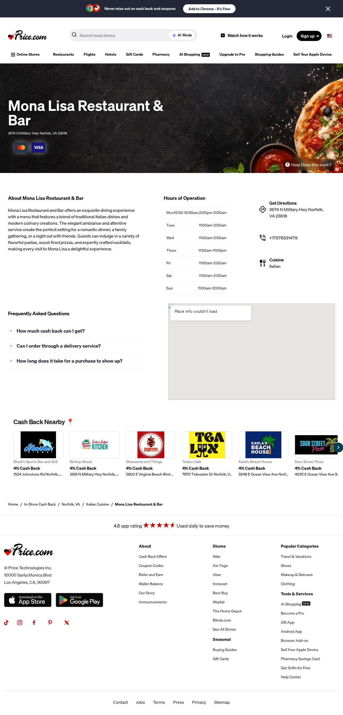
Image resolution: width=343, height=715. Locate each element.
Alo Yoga (220, 566)
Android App (291, 631)
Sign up (308, 36)
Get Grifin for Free (295, 668)
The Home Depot (227, 611)
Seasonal (222, 639)
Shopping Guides (269, 54)
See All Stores (224, 629)
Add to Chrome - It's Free (209, 9)
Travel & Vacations (296, 556)
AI (185, 35)
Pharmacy (161, 54)
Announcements (153, 602)
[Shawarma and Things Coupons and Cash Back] (151, 454)
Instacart (220, 584)
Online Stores (28, 54)
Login (287, 36)
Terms (159, 702)
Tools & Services (297, 593)
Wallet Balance (151, 584)
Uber (217, 575)
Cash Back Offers (153, 556)
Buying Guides (225, 650)
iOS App (287, 622)
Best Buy (220, 593)
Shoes (286, 566)
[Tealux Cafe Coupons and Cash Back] (207, 454)
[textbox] (329, 36)
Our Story (147, 593)
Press (178, 702)
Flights (89, 54)
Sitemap (222, 702)
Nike (216, 556)
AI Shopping (190, 54)
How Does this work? (311, 164)
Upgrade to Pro (232, 54)
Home (13, 504)
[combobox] (133, 35)
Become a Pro (292, 613)
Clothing (288, 584)
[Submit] (74, 35)
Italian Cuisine (97, 504)
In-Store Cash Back (40, 504)
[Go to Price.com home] (27, 36)
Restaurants (63, 54)
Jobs (140, 702)
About (145, 546)
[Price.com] (28, 561)
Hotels (110, 54)
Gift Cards (134, 54)
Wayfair (219, 602)
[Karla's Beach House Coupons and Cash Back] (263, 454)
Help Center (291, 677)
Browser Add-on (294, 641)
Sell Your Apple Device (312, 54)
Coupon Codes (151, 566)
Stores (219, 546)
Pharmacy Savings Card (300, 659)
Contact (120, 702)
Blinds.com (222, 620)
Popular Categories (300, 546)
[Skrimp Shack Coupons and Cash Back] (95, 454)
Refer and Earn (151, 575)
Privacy (199, 702)
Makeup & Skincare (297, 575)
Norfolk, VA (71, 504)
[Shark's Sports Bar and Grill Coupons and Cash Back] (38, 454)
